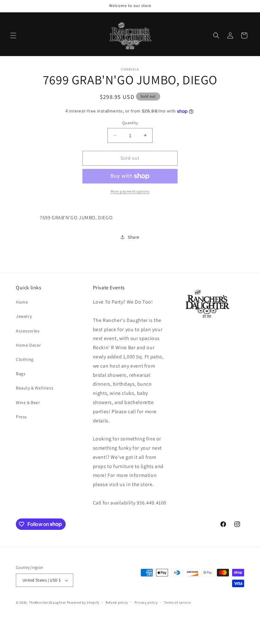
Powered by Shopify (83, 602)
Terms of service (177, 602)
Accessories (28, 331)
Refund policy (117, 602)
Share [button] (134, 237)
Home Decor (28, 345)
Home (22, 302)
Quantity (130, 122)
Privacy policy (146, 602)
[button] (13, 35)
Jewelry (24, 316)
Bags (20, 373)
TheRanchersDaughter (47, 602)
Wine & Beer (28, 402)
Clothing (25, 359)
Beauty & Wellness (34, 388)
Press (21, 417)
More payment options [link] (130, 191)
